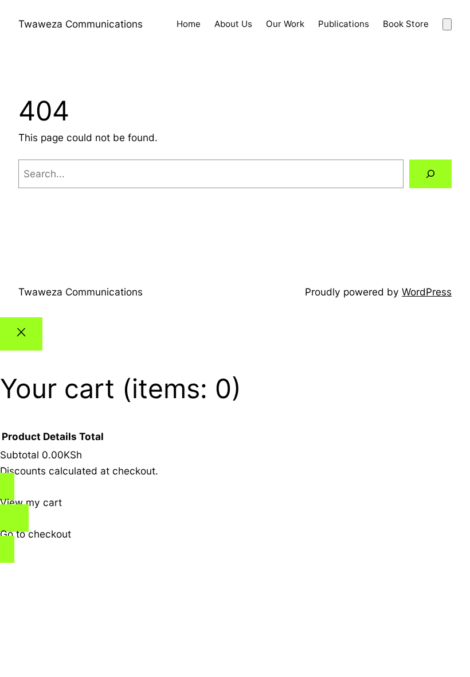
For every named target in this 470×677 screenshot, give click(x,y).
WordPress (427, 292)
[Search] (430, 174)
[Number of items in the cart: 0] (447, 24)
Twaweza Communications (80, 24)
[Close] (21, 334)
